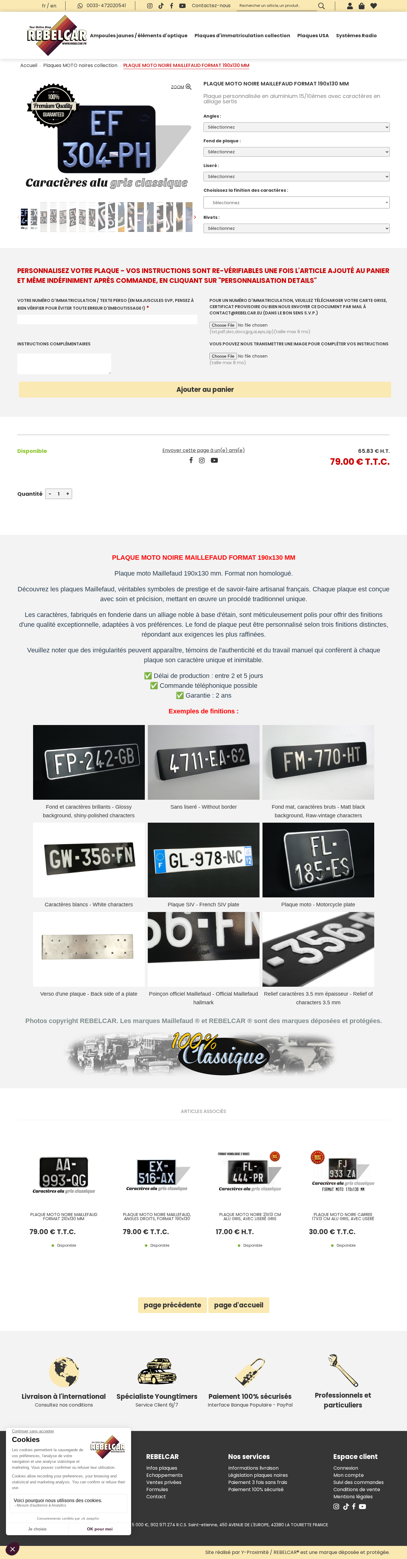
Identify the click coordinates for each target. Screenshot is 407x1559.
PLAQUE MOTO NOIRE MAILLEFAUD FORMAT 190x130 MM (276, 83)
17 (235, 1232)
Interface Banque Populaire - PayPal (250, 1400)
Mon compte (348, 1475)
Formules (157, 1489)
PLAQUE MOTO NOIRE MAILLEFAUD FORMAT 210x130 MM (63, 1216)
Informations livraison (253, 1468)
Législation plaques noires (258, 1475)
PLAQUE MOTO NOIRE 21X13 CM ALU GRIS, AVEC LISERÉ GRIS (250, 1216)
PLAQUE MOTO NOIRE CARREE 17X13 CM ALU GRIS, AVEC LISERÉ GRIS (343, 1216)
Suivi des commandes (358, 1482)
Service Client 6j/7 (157, 1400)
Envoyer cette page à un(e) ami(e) (203, 450)
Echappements (164, 1475)
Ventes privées (163, 1482)
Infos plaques (161, 1468)
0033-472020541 (106, 5)
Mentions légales (353, 1496)
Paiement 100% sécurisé (256, 1489)
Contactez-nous (211, 5)
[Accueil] (57, 35)
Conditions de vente (356, 1489)
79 (52, 1232)
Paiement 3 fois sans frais (257, 1482)
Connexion (345, 1468)
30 (332, 1232)
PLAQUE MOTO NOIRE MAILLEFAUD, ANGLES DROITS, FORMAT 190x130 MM (157, 1216)
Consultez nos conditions (64, 1400)
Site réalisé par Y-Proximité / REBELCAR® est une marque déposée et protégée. (297, 1552)
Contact (156, 1496)
